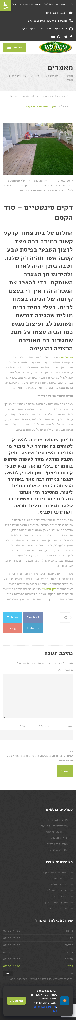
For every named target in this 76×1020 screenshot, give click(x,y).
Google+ (12, 628)
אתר (70, 726)
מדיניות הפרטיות (58, 820)
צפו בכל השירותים (57, 908)
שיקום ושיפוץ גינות (32, 190)
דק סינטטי (22, 185)
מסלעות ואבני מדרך (56, 902)
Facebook (33, 617)
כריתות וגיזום (60, 896)
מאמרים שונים (56, 190)
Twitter (12, 617)
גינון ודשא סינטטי (57, 832)
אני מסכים (16, 1001)
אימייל (44, 726)
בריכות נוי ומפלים (57, 890)
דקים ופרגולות (59, 884)
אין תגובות (41, 181)
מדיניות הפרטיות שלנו (45, 1009)
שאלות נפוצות (59, 838)
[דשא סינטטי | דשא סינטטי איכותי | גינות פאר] (55, 47)
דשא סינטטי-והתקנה (55, 872)
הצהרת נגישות (59, 850)
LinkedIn (33, 628)
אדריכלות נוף (56, 185)
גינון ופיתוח (38, 185)
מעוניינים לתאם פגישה (54, 826)
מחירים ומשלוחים (57, 844)
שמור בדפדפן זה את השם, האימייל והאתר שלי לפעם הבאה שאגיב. (40, 758)
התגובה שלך (65, 670)
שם (23, 726)
